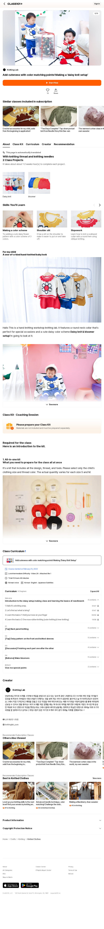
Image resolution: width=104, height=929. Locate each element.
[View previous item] (94, 205)
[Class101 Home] (15, 3)
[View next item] (99, 205)
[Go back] (4, 4)
